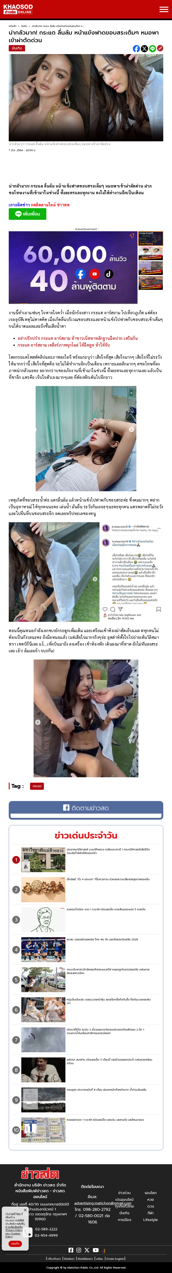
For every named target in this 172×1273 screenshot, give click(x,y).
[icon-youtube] (96, 1251)
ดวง (150, 1206)
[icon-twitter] (87, 1251)
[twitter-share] (144, 48)
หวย (150, 1199)
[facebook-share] (136, 48)
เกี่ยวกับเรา (54, 1259)
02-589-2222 (46, 1229)
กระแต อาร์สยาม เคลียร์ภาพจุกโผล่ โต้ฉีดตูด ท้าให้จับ (64, 344)
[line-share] (152, 48)
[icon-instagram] (78, 1251)
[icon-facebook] (71, 1251)
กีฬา (151, 1213)
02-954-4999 (46, 1235)
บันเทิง (24, 26)
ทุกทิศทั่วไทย (124, 1206)
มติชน (99, 1259)
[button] (6, 1268)
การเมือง (124, 1220)
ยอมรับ (15, 1243)
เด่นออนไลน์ (124, 1199)
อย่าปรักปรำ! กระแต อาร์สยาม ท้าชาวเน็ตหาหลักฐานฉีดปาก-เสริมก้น (78, 338)
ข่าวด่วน (124, 1193)
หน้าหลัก (12, 26)
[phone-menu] (164, 9)
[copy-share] (160, 48)
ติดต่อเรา (69, 1259)
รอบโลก (151, 1193)
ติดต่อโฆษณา (85, 1259)
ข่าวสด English (115, 1259)
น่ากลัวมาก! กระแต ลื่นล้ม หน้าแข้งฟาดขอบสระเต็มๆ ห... (58, 26)
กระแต (37, 786)
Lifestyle (150, 1220)
